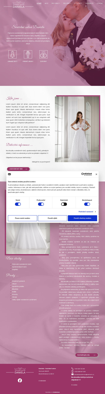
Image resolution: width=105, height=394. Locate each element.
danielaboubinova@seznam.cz (84, 374)
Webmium (56, 392)
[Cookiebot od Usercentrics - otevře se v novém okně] (83, 174)
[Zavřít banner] (96, 174)
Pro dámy (55, 3)
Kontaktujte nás (83, 355)
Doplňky (77, 3)
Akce (46, 3)
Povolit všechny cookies (82, 218)
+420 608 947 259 (15, 169)
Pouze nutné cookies (22, 218)
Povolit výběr (52, 218)
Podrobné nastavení (86, 211)
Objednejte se (89, 4)
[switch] (41, 204)
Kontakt (100, 3)
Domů (39, 3)
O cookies (74, 385)
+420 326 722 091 (79, 369)
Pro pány (66, 3)
